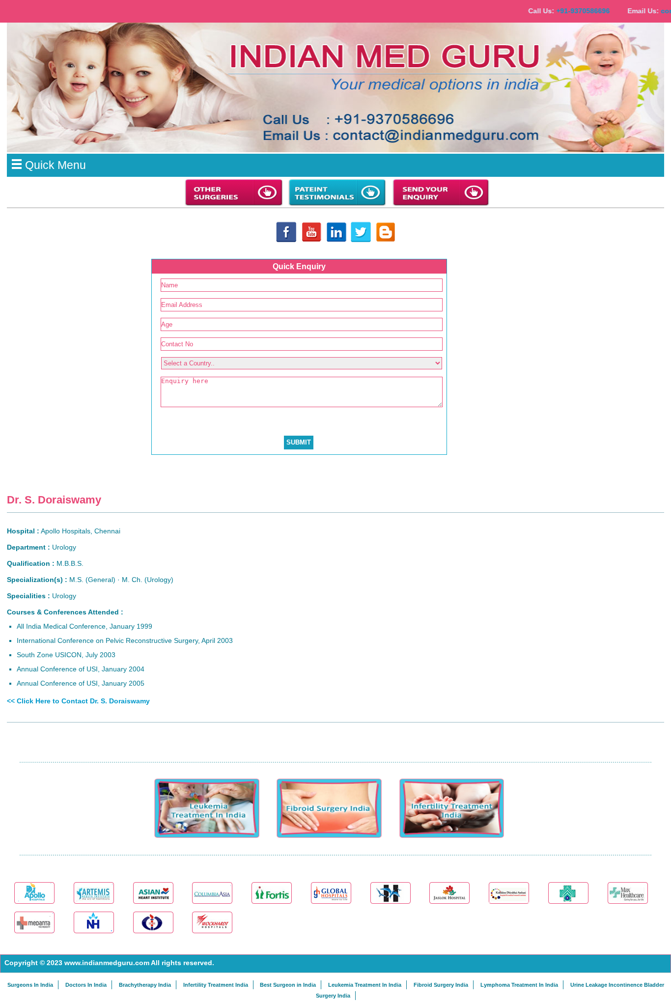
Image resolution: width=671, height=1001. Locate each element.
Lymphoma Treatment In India (519, 985)
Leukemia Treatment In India (364, 985)
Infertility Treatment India (215, 985)
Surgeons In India (30, 985)
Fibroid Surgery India (441, 985)
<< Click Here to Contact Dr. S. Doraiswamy (78, 701)
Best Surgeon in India (288, 985)
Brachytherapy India (145, 985)
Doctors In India (86, 985)
